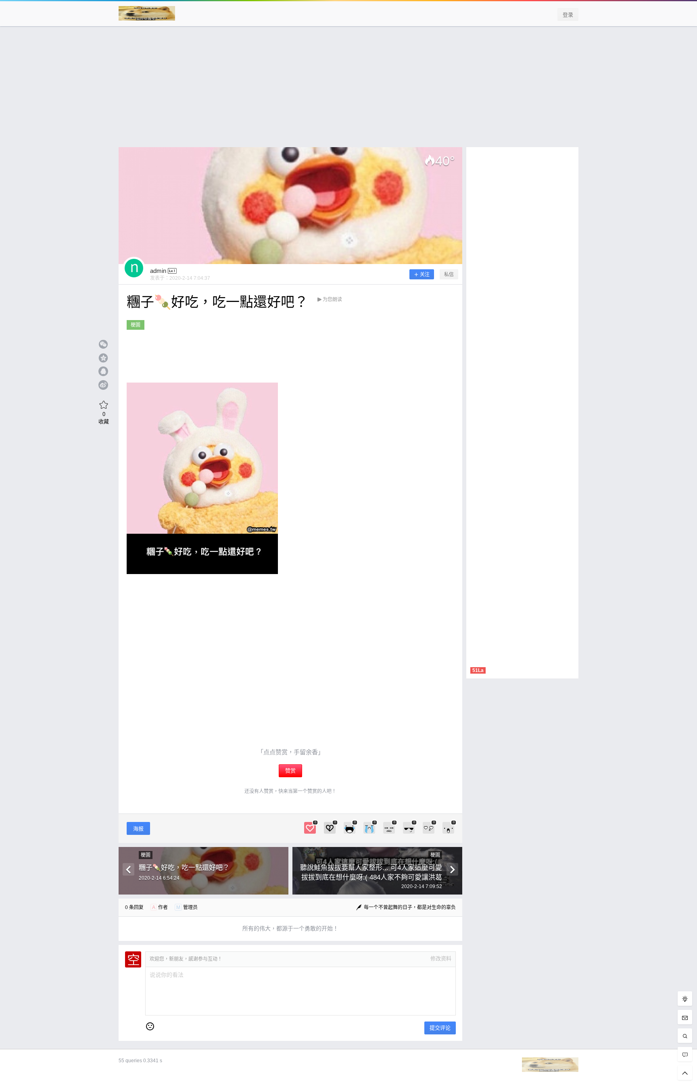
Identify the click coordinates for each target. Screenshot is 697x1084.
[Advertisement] (348, 90)
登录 (568, 15)
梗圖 (135, 325)
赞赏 (290, 771)
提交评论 (440, 1028)
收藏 (103, 417)
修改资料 (440, 958)
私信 (449, 274)
